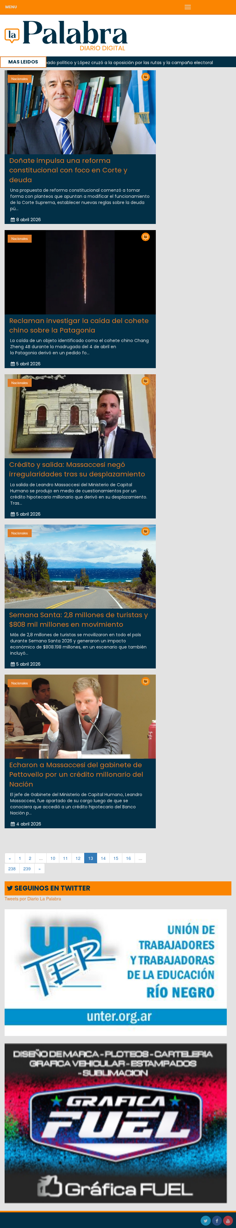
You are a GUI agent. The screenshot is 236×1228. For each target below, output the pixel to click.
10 (52, 858)
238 (12, 868)
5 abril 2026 (28, 364)
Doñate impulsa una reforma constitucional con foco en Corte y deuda (68, 170)
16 (128, 858)
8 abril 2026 (28, 220)
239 (27, 868)
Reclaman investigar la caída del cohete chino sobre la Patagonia (79, 325)
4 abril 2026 (28, 824)
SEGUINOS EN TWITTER (51, 888)
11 (65, 858)
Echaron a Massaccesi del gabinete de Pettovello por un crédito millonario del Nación (76, 774)
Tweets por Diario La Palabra (33, 898)
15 (115, 858)
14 (103, 858)
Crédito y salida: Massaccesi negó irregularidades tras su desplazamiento (77, 469)
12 (78, 858)
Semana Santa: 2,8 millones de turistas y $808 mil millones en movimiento (78, 619)
